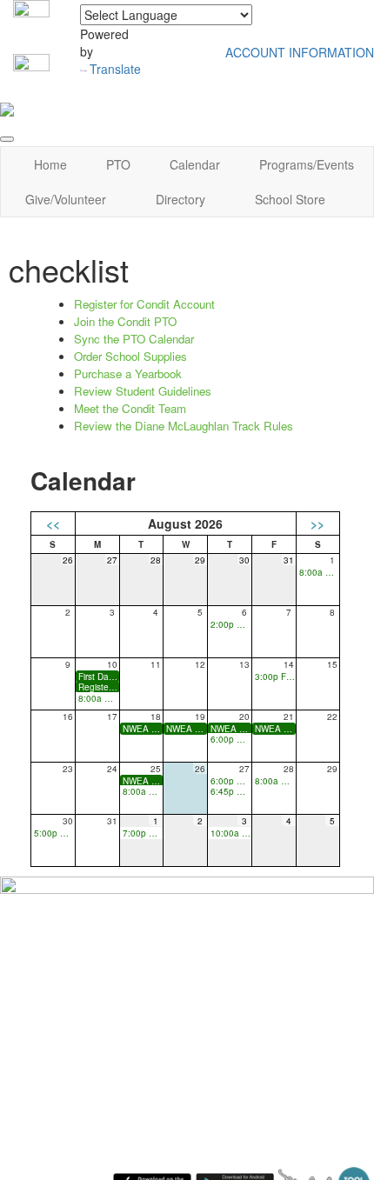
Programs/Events (306, 164)
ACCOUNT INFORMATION (299, 52)
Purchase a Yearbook (128, 373)
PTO (118, 164)
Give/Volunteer (65, 199)
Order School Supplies (130, 356)
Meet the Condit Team (130, 408)
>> (317, 523)
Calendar (195, 164)
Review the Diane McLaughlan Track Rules (183, 425)
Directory (180, 199)
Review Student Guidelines (142, 391)
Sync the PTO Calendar (134, 338)
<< (53, 523)
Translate (115, 68)
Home (50, 164)
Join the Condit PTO (125, 321)
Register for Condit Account (144, 304)
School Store (290, 199)
